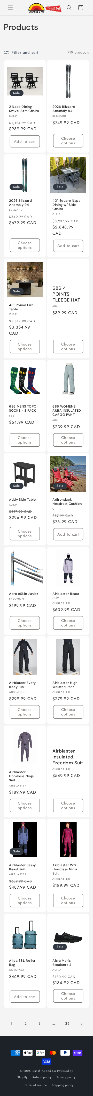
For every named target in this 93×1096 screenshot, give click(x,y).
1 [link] (12, 1023)
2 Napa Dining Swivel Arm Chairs (24, 109)
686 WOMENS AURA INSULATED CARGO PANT (66, 410)
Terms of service (36, 1085)
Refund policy (42, 1077)
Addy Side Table (22, 500)
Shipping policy (63, 1085)
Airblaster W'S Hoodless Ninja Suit (64, 869)
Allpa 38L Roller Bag (22, 963)
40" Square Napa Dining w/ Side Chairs (66, 205)
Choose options (68, 141)
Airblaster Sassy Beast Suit (22, 867)
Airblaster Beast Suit (65, 596)
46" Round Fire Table (21, 307)
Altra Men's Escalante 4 (62, 963)
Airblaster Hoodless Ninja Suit (21, 776)
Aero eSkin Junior (23, 594)
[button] (10, 7)
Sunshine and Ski (44, 1071)
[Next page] (81, 1023)
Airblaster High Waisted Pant (64, 685)
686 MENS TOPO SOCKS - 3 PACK (22, 408)
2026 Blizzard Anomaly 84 (63, 109)
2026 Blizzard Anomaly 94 (20, 203)
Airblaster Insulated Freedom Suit (67, 757)
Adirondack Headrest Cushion (67, 502)
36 (67, 1023)
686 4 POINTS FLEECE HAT (66, 294)
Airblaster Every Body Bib (22, 685)
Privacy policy (66, 1077)
